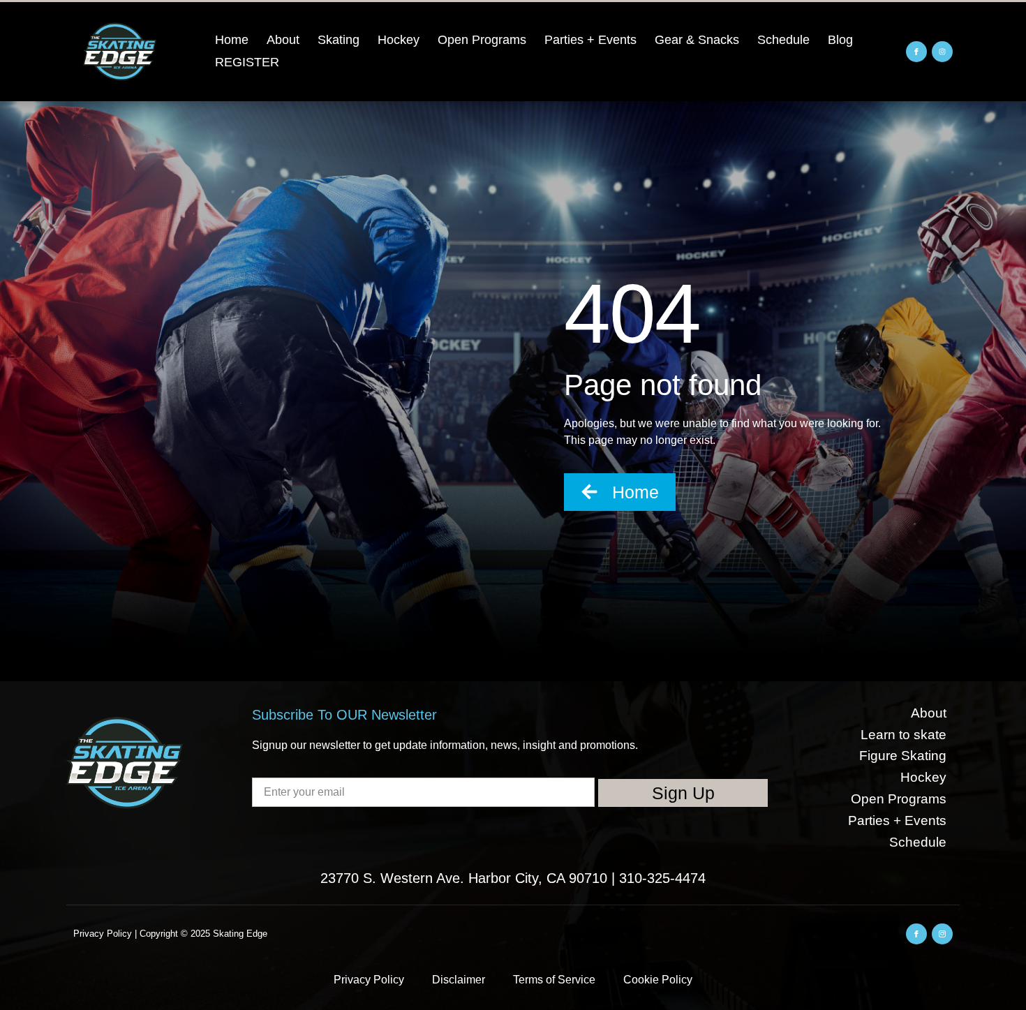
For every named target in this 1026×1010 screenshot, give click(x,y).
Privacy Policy (369, 980)
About (283, 40)
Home (231, 40)
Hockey (398, 40)
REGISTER (247, 62)
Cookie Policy (657, 980)
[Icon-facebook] (916, 51)
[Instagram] (942, 51)
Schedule (783, 40)
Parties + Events (590, 40)
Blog (840, 40)
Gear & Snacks (697, 40)
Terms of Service (554, 980)
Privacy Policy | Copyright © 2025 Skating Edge (170, 933)
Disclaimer (458, 980)
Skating (338, 40)
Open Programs (482, 40)
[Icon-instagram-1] (942, 933)
